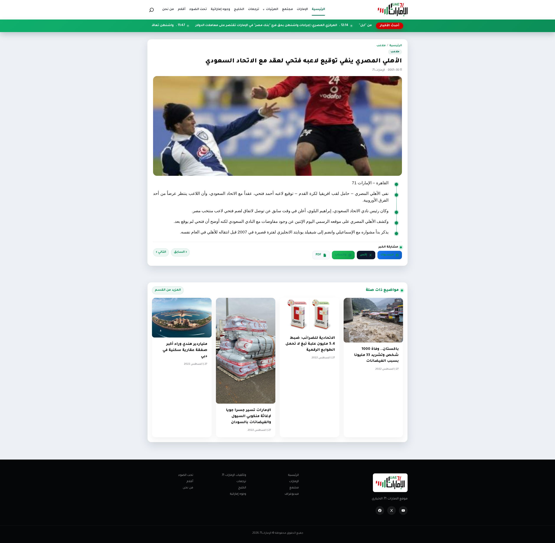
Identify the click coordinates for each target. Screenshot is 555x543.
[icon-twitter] (391, 510)
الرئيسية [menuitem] (318, 9)
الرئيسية (395, 45)
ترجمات (241, 481)
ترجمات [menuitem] (253, 9)
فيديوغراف (292, 494)
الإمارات (294, 481)
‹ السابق (180, 252)
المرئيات (270, 9)
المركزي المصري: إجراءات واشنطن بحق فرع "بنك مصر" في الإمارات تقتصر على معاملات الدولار (306, 25)
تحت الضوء (185, 475)
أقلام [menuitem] (181, 9)
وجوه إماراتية (238, 494)
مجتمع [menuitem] (287, 9)
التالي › (161, 252)
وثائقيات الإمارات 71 (234, 475)
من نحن (188, 487)
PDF (318, 254)
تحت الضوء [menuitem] (198, 9)
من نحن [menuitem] (168, 9)
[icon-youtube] (403, 510)
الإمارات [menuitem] (302, 9)
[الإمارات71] (393, 9)
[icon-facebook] (379, 510)
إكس (363, 254)
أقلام (190, 481)
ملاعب (381, 45)
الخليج (242, 487)
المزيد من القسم (168, 290)
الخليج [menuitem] (239, 9)
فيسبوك (387, 254)
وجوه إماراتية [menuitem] (220, 9)
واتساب (340, 254)
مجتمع (294, 487)
